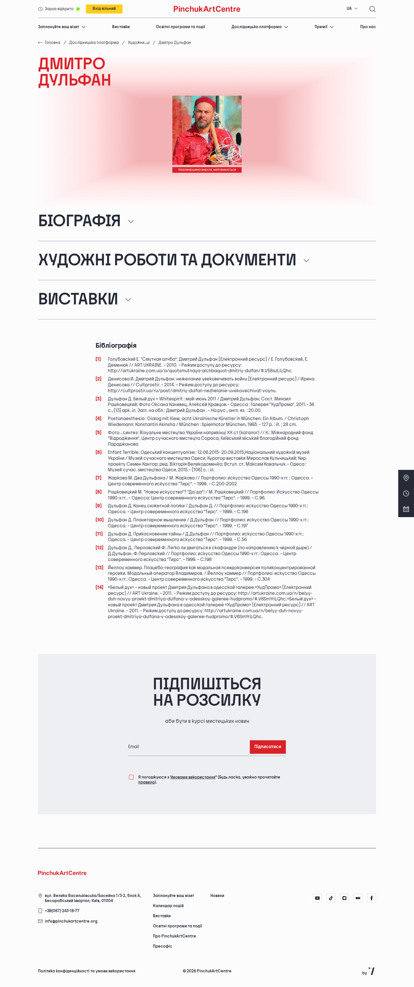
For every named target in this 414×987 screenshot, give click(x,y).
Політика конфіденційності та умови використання (86, 971)
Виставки (121, 26)
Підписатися (267, 747)
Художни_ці (139, 42)
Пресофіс (162, 946)
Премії (321, 26)
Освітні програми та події (180, 26)
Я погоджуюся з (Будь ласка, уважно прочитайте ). (209, 780)
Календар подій (168, 905)
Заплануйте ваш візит (58, 26)
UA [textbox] (349, 8)
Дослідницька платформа (257, 26)
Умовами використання (192, 777)
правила (146, 782)
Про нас (368, 26)
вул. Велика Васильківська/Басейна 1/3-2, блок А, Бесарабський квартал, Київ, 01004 (93, 898)
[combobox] (352, 8)
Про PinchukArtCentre (174, 936)
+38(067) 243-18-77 (62, 911)
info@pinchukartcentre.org (71, 921)
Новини (217, 895)
